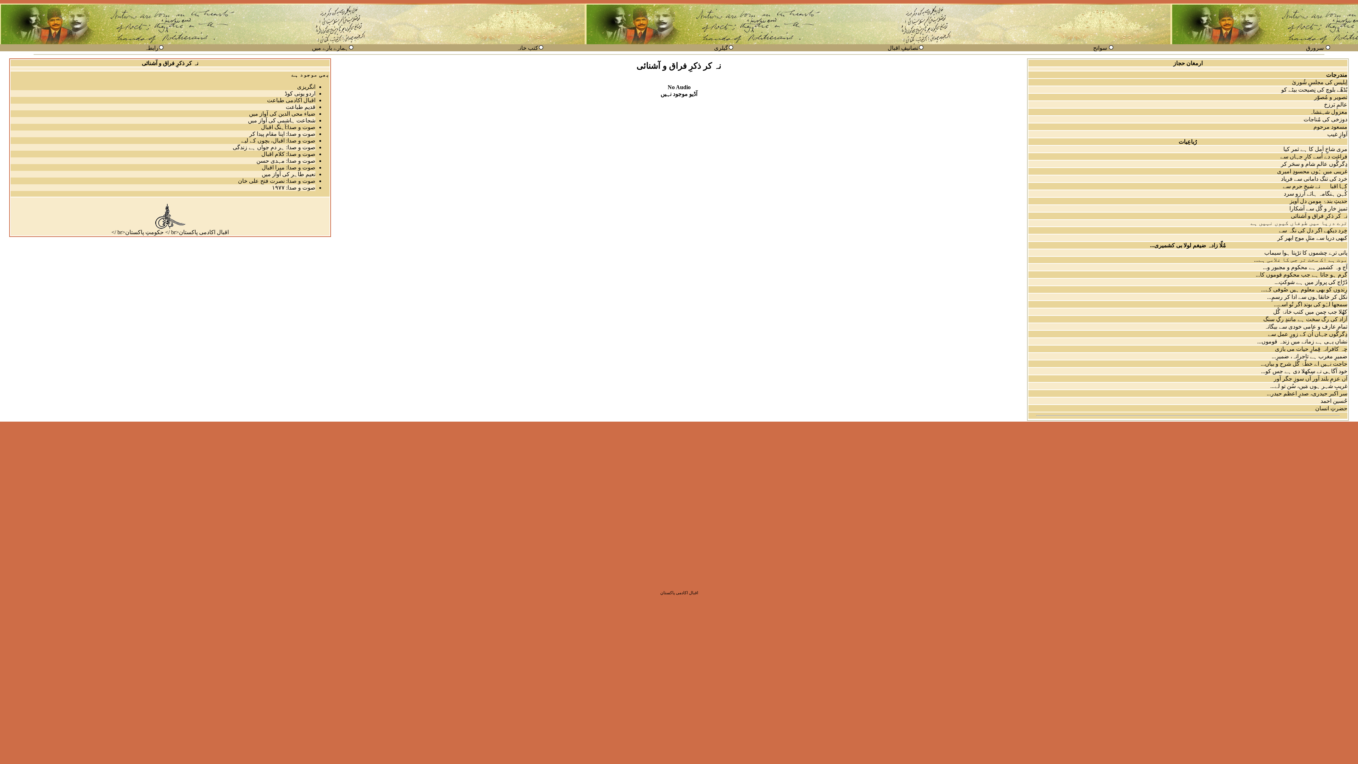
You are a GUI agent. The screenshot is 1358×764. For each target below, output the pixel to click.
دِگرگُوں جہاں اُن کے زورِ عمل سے (1307, 334)
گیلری (721, 48)
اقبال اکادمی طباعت (291, 100)
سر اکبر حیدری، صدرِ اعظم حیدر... (1307, 393)
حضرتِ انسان (1331, 408)
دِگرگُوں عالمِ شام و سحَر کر (1314, 164)
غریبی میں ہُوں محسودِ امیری (1312, 171)
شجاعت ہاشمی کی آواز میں (281, 120)
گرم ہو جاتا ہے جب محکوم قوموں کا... (1301, 275)
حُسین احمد (1334, 401)
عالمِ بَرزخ (1335, 105)
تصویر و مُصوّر (1330, 97)
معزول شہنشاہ (1328, 112)
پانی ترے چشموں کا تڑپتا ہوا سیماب (1305, 253)
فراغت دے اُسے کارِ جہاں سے (1313, 157)
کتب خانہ (527, 48)
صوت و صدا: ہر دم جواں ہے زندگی (274, 147)
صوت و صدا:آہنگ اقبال (288, 127)
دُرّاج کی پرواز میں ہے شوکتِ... (1311, 282)
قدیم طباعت (300, 107)
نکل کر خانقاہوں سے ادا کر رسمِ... (1307, 297)
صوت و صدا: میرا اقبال (288, 167)
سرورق (1315, 48)
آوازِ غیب (1337, 134)
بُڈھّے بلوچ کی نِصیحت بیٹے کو (1314, 90)
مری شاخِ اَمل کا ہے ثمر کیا (1315, 149)
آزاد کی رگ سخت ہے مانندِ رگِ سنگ (1305, 319)
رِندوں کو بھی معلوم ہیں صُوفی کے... (1304, 289)
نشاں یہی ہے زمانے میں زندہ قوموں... (1302, 341)
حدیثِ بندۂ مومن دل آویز (1318, 201)
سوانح (1100, 48)
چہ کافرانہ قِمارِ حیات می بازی (1311, 349)
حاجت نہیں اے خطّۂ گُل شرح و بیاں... (1304, 364)
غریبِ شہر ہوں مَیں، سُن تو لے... (1308, 386)
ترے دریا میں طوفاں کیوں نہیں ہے (1298, 223)
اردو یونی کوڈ (300, 94)
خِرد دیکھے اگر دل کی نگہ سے (1313, 230)
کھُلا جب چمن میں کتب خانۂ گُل (1310, 312)
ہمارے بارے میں (330, 48)
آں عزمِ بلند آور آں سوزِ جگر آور (1310, 379)
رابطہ (151, 48)
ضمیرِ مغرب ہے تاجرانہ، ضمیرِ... (1309, 356)
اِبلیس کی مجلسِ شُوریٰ (1319, 82)
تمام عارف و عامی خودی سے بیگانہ (1305, 327)
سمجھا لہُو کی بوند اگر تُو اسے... (1310, 304)
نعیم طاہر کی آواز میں (288, 174)
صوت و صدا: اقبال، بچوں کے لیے (278, 141)
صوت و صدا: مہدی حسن (285, 161)
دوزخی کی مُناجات (1325, 119)
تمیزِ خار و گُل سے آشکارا (1318, 209)
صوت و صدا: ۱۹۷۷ (293, 188)
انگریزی (306, 87)
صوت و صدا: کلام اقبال (288, 154)
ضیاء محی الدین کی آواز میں (282, 114)
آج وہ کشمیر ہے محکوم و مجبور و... (1305, 267)
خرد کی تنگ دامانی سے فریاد (1314, 179)
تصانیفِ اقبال (903, 48)
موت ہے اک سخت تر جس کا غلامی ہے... (1300, 260)
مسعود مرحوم (1330, 127)
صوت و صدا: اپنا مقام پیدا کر (282, 134)
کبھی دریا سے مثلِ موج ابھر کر (1312, 238)
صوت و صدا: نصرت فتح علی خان (276, 181)
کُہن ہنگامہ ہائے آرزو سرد (1315, 194)
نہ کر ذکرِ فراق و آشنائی (1319, 216)
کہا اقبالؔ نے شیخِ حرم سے (1315, 186)
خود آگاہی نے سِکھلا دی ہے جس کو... (1304, 371)
